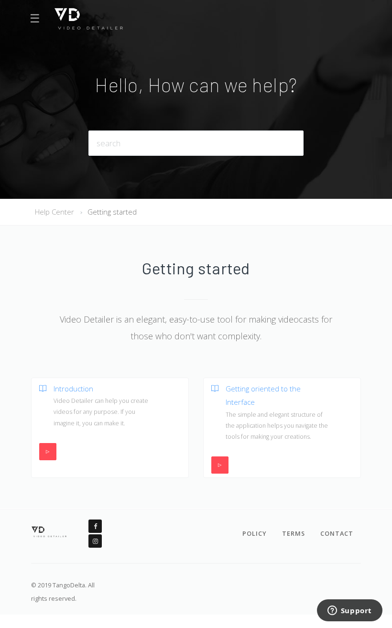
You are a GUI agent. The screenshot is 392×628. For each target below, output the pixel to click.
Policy (254, 533)
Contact (336, 533)
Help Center (54, 212)
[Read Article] (39, 405)
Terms (293, 533)
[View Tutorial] (47, 451)
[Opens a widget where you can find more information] (349, 611)
